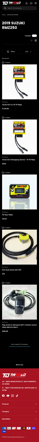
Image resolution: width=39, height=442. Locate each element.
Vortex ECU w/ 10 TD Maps (12, 105)
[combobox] (19, 8)
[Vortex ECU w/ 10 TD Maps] (19, 81)
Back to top (19, 364)
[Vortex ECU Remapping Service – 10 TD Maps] (19, 137)
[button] (31, 3)
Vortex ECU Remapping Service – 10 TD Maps (18, 160)
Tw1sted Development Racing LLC (15, 437)
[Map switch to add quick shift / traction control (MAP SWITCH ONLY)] (19, 302)
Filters (13, 51)
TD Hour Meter (7, 215)
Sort (26, 51)
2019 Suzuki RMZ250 (12, 14)
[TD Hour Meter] (19, 192)
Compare (28, 36)
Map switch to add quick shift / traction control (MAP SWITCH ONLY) (19, 326)
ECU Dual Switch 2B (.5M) (11, 270)
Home (3, 14)
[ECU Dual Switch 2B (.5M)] (19, 247)
